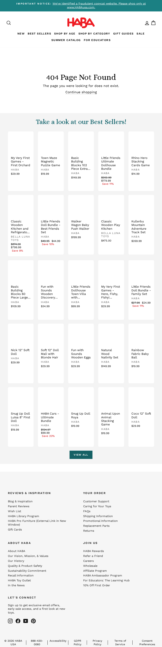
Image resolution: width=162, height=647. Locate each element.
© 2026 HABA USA (13, 642)
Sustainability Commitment (27, 570)
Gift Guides (123, 33)
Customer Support (96, 501)
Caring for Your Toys (97, 506)
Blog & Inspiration (20, 501)
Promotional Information (100, 521)
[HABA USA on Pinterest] (33, 621)
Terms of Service (120, 642)
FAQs (86, 511)
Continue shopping (81, 92)
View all (81, 454)
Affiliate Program (95, 570)
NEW (21, 33)
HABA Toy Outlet (19, 580)
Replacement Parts (96, 526)
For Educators (97, 40)
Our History (16, 561)
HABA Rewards (93, 551)
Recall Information (21, 575)
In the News (16, 585)
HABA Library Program (23, 516)
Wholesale (90, 566)
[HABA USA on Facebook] (18, 621)
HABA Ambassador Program (102, 575)
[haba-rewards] (143, 22)
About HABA (16, 551)
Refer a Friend (93, 556)
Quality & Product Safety (25, 566)
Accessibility (58, 640)
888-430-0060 (37, 642)
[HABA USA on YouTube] (25, 621)
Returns (88, 530)
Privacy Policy (97, 642)
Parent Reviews (18, 506)
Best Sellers (39, 33)
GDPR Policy (77, 642)
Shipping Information (98, 516)
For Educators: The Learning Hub (106, 580)
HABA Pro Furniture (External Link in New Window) (37, 522)
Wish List (14, 511)
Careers (88, 561)
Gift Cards (15, 529)
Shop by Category (94, 33)
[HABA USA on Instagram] (10, 621)
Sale (141, 33)
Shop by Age (64, 33)
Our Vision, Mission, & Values (28, 556)
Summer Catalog (66, 40)
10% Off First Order (96, 585)
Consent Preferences (147, 642)
